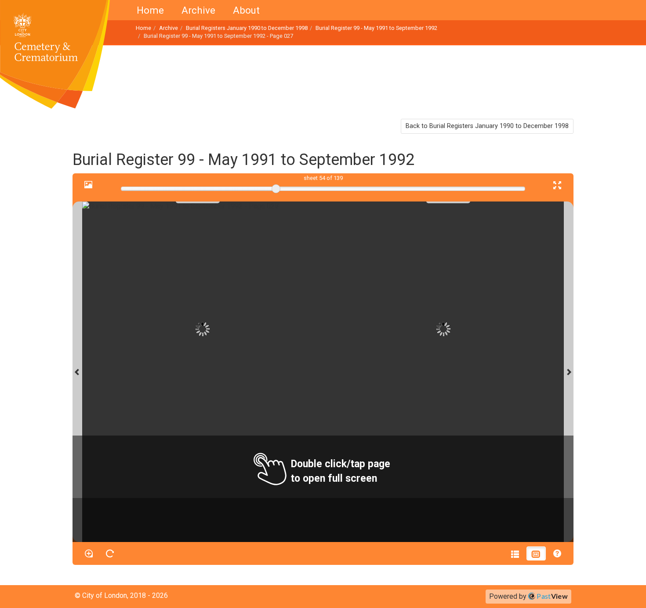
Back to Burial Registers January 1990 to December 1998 (487, 126)
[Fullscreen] (557, 185)
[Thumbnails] (536, 553)
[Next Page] (568, 371)
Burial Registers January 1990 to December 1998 (247, 28)
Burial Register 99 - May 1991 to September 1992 (376, 28)
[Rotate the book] (110, 553)
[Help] (557, 553)
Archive (198, 10)
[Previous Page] (77, 371)
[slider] (276, 188)
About (246, 10)
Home (150, 10)
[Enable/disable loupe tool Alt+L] (88, 553)
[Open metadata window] (515, 553)
